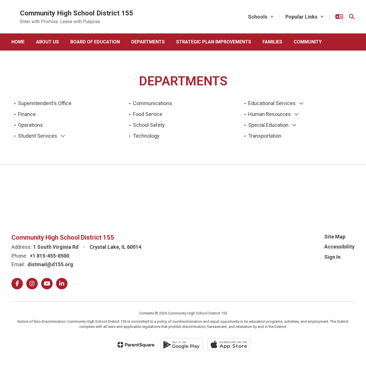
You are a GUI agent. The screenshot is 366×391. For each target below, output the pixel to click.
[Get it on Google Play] (181, 344)
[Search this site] (352, 16)
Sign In (332, 257)
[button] (261, 17)
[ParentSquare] (136, 344)
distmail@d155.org (50, 264)
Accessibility (339, 247)
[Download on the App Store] (228, 344)
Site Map (334, 237)
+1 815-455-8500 (49, 256)
